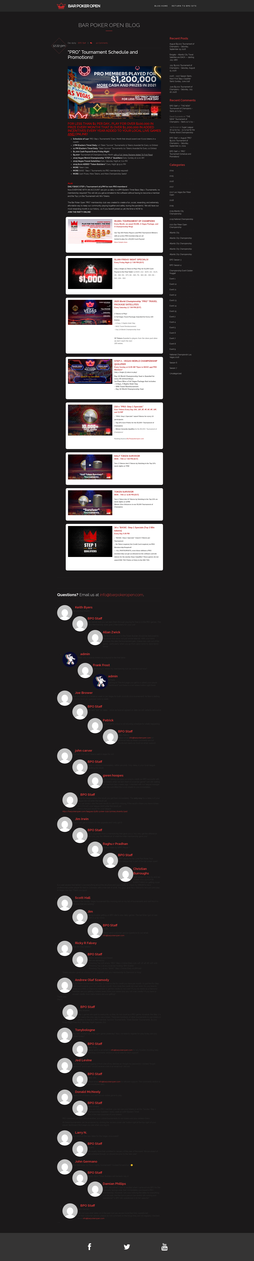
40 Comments (102, 43)
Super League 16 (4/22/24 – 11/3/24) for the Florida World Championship (182, 130)
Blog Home (161, 6)
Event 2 (173, 317)
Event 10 (173, 284)
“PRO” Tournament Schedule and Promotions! (103, 54)
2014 (172, 170)
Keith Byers (83, 607)
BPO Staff (82, 43)
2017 (171, 187)
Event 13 (173, 300)
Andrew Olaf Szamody (92, 980)
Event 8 (173, 344)
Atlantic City (174, 233)
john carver (83, 750)
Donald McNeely (87, 1092)
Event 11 (173, 289)
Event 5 (173, 327)
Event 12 (173, 295)
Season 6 (173, 363)
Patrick (108, 720)
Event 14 (173, 306)
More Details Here (120, 242)
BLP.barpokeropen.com (135, 439)
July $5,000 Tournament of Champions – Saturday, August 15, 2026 (182, 68)
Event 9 (173, 349)
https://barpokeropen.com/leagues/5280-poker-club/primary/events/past (94, 811)
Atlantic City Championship (181, 238)
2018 (172, 200)
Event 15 (173, 311)
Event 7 (173, 338)
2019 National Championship (181, 219)
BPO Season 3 (175, 260)
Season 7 (173, 368)
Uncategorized (176, 373)
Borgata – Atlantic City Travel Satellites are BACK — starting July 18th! (182, 57)
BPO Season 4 (175, 265)
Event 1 (172, 279)
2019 (171, 206)
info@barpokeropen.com (121, 594)
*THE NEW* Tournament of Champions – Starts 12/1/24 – (181, 108)
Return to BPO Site (184, 6)
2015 (171, 176)
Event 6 (173, 333)
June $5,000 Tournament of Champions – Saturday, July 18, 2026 (181, 89)
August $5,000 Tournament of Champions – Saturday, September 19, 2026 (182, 46)
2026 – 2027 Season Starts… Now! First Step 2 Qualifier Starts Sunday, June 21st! (181, 78)
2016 (172, 181)
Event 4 (173, 322)
